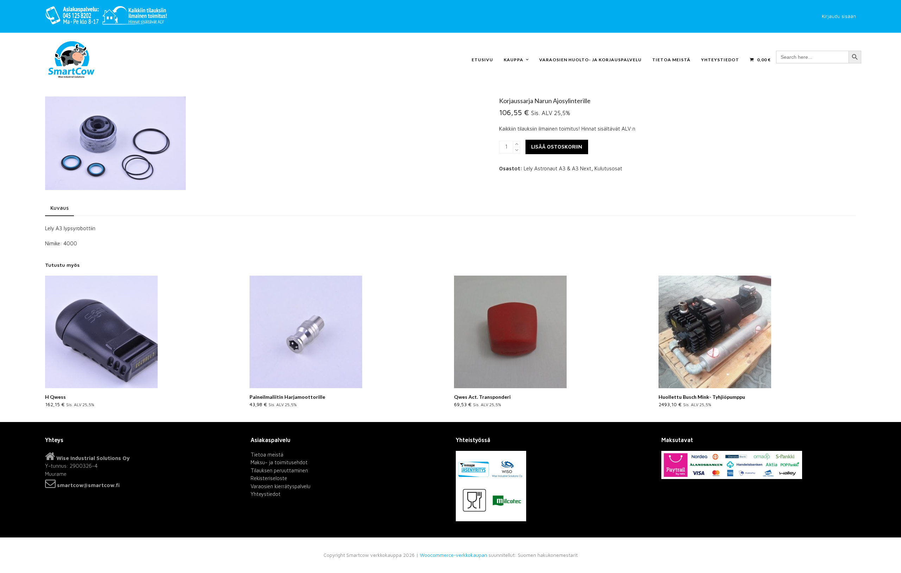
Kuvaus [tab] (59, 208)
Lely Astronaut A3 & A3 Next (557, 168)
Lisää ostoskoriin (556, 147)
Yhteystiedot (266, 494)
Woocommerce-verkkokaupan (453, 555)
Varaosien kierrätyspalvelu (280, 486)
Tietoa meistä (267, 455)
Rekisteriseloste (269, 478)
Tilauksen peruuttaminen (279, 470)
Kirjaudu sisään (839, 16)
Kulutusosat (608, 168)
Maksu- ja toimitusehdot (279, 462)
